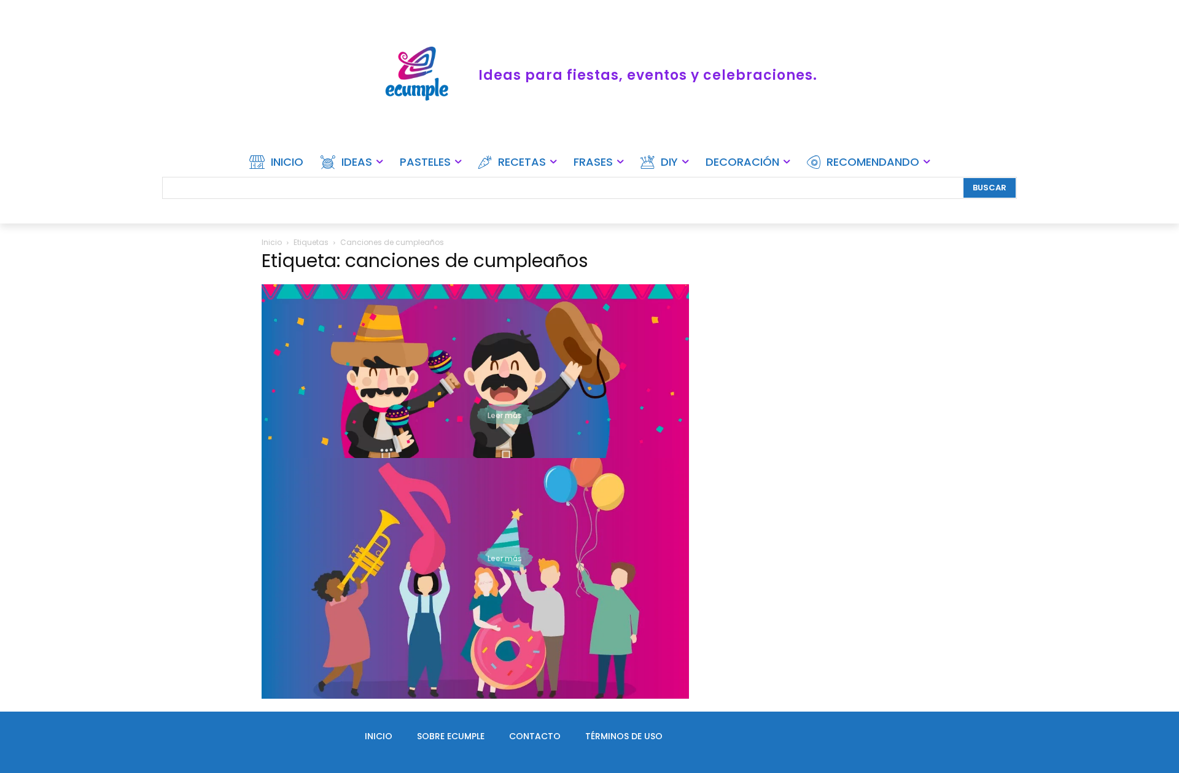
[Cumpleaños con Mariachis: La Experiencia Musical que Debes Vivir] (475, 404)
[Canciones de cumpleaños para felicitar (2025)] (475, 578)
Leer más (505, 415)
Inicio (272, 242)
